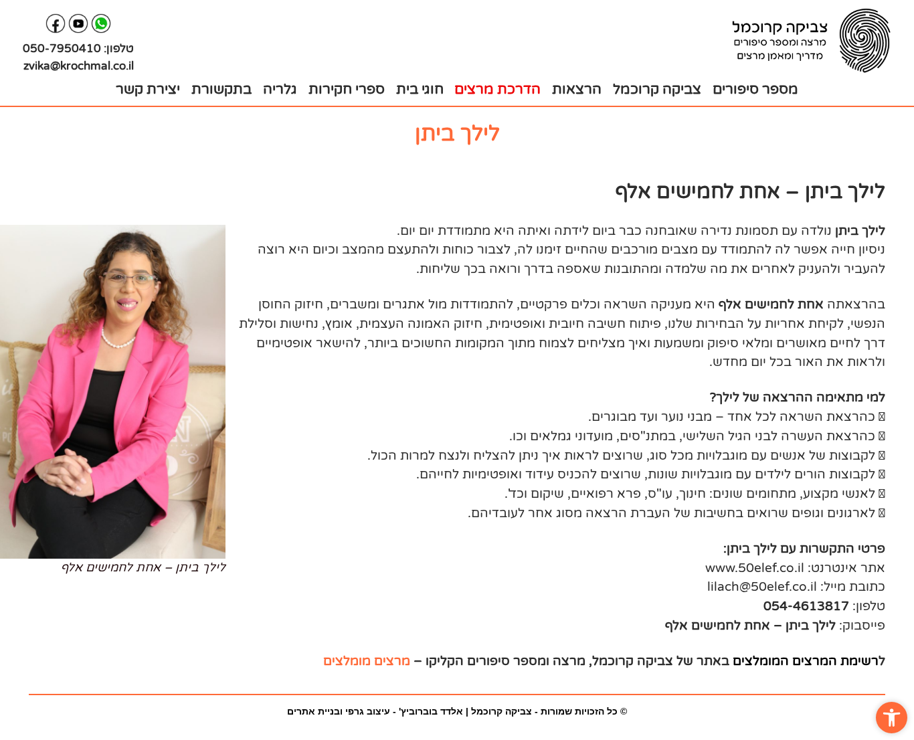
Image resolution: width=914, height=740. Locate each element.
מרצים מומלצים (366, 660)
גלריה (280, 89)
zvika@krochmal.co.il (78, 66)
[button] (891, 717)
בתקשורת (221, 89)
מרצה (569, 660)
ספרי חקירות (346, 89)
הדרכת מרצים (497, 89)
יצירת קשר (148, 89)
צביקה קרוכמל (657, 89)
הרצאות (577, 89)
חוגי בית (420, 89)
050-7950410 (62, 48)
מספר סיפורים (755, 89)
